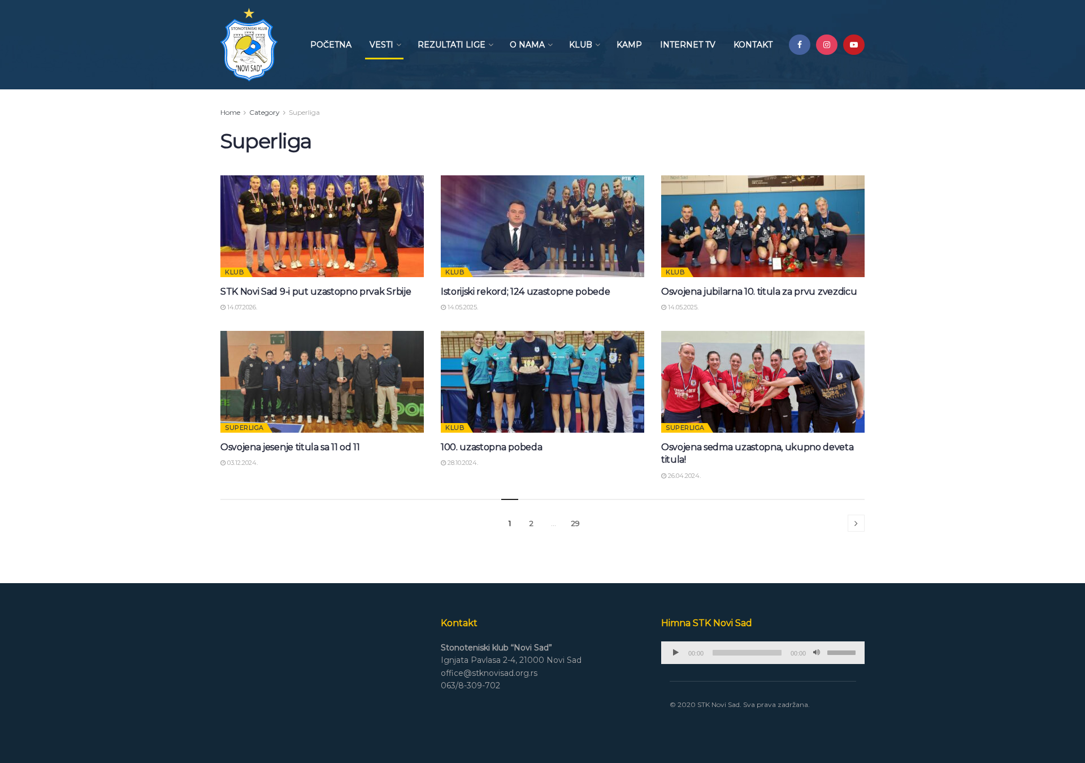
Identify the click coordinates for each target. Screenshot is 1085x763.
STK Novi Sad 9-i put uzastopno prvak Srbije (315, 291)
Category (264, 112)
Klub (580, 45)
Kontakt (753, 45)
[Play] (676, 652)
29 (575, 523)
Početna (330, 45)
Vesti (381, 45)
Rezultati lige (451, 45)
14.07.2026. (241, 307)
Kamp (629, 45)
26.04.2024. (683, 476)
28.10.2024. (462, 463)
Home (230, 112)
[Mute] (816, 652)
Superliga (304, 112)
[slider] (843, 651)
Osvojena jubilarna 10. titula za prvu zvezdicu (759, 291)
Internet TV (687, 45)
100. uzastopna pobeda (491, 447)
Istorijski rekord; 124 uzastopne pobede (525, 291)
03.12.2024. (241, 463)
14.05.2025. (462, 307)
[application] (763, 652)
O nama (527, 45)
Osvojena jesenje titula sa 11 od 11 (290, 447)
